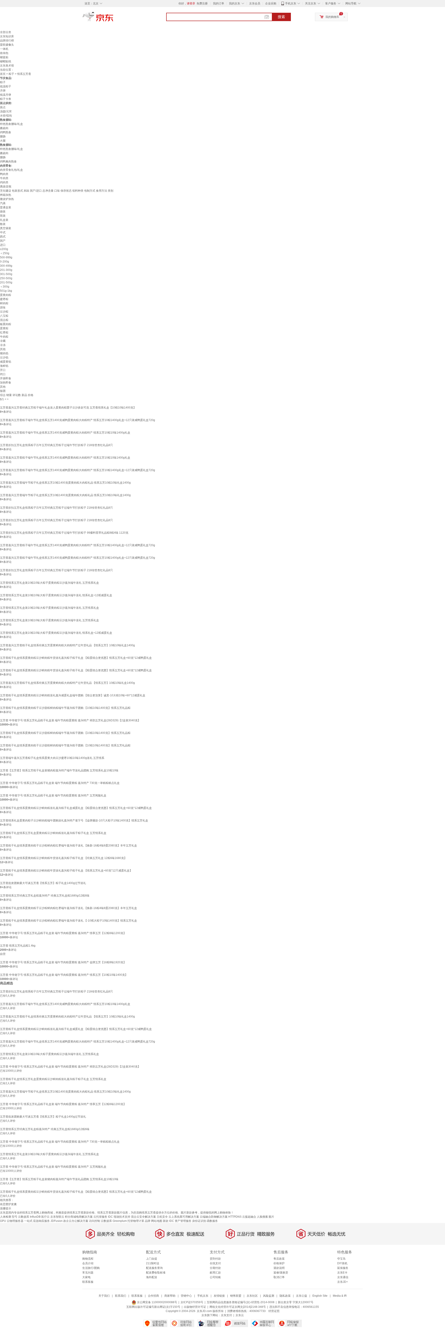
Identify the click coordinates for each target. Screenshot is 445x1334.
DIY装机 (342, 1263)
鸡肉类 (4, 182)
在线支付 (215, 1263)
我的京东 (234, 3)
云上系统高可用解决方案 (183, 1216)
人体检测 (5, 1216)
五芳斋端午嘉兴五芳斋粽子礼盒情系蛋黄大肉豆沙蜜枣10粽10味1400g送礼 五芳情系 (52, 758)
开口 (3, 370)
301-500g (6, 274)
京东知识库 (7, 36)
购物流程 (87, 1258)
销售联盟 (235, 1295)
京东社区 (252, 1295)
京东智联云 (57, 1216)
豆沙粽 (4, 311)
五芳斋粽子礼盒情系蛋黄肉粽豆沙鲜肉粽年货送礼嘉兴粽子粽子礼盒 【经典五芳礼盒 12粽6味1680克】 (63, 858)
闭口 (3, 374)
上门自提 (151, 1258)
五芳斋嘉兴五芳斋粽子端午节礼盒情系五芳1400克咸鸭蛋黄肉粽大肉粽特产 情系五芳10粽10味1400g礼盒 (65, 432)
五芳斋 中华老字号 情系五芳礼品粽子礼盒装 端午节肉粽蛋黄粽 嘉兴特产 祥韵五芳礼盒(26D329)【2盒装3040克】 (70, 720)
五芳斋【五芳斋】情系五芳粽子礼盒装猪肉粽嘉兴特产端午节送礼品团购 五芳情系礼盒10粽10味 (59, 770)
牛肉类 (4, 178)
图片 (271, 1216)
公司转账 (215, 1277)
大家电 (86, 1277)
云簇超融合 (249, 1216)
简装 (3, 215)
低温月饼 (5, 94)
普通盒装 (5, 207)
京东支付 (226, 1315)
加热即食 (5, 382)
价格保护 (279, 1263)
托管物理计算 (135, 1221)
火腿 (3, 140)
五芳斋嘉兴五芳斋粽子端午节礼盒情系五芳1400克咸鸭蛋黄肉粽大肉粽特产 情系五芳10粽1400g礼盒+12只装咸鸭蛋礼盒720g (77, 420)
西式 (3, 236)
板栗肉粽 (5, 324)
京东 (113, 18)
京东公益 (301, 1295)
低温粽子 (5, 86)
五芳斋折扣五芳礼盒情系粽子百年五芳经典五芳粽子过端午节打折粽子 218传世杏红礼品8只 (56, 445)
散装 (3, 224)
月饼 (3, 90)
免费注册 (202, 3)
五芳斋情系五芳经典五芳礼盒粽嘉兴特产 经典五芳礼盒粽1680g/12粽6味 (44, 895)
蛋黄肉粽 (5, 295)
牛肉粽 (4, 336)
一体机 (4, 49)
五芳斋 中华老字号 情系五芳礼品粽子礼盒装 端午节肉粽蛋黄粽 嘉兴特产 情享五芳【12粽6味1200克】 (63, 933)
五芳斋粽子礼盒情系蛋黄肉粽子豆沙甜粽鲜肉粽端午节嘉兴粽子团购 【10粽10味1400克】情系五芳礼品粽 (65, 708)
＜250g (4, 253)
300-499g (6, 265)
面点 (3, 107)
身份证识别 (199, 1221)
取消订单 (279, 1277)
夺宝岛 (341, 1258)
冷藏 (3, 340)
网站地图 (156, 1221)
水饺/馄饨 (6, 115)
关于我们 (104, 1295)
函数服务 (212, 1221)
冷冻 (3, 345)
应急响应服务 (41, 1221)
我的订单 (218, 3)
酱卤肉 (4, 128)
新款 (165, 1221)
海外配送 (151, 1277)
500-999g (6, 257)
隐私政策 (285, 1295)
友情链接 (219, 1295)
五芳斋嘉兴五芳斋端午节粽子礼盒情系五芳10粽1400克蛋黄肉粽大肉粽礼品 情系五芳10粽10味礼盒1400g (65, 482)
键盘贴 (4, 57)
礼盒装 (4, 220)
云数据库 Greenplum (114, 1221)
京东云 (239, 1315)
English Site (319, 1295)
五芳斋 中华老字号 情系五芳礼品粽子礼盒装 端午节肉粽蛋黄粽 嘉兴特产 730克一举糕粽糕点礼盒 (60, 783)
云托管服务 (100, 1216)
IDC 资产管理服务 (180, 1221)
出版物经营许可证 (195, 1307)
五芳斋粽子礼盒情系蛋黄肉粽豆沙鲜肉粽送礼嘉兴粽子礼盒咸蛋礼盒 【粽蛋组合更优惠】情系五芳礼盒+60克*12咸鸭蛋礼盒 (76, 808)
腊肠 (3, 136)
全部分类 (5, 32)
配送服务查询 (154, 1268)
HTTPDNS (235, 1216)
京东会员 (254, 3)
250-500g (6, 278)
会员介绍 (87, 1263)
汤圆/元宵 (6, 111)
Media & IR (340, 1295)
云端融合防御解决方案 (214, 1216)
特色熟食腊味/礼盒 (11, 124)
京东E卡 (342, 1272)
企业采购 (270, 3)
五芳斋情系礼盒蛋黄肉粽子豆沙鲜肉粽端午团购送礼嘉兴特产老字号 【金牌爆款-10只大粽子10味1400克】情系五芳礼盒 (74, 820)
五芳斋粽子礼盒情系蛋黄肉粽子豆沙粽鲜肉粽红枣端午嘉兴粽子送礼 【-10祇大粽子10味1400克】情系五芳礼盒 (68, 920)
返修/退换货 (280, 1272)
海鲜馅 (4, 366)
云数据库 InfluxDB (29, 1216)
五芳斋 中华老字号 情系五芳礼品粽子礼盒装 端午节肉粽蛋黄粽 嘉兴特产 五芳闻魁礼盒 (53, 795)
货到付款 (215, 1258)
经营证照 (274, 1311)
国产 (3, 240)
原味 (3, 307)
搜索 (281, 17)
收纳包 (4, 53)
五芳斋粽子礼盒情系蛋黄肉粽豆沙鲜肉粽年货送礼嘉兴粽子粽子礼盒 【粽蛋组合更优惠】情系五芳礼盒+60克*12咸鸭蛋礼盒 (76, 657)
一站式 (28, 1221)
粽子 (11, 74)
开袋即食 (5, 378)
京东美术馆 (7, 65)
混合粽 (4, 320)
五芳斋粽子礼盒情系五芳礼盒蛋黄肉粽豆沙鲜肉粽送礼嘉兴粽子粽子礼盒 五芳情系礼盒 (53, 833)
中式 (3, 232)
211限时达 (152, 1263)
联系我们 (120, 1295)
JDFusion (57, 1221)
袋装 (3, 211)
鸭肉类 (4, 174)
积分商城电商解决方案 (79, 1216)
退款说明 (279, 1268)
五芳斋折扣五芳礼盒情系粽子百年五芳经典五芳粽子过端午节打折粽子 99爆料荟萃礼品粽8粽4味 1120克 (64, 532)
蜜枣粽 (4, 299)
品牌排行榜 (7, 40)
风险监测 (268, 1295)
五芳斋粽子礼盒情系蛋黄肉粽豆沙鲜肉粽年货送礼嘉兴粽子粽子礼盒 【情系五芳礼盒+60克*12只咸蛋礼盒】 (66, 870)
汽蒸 (3, 203)
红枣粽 (4, 332)
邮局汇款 (215, 1272)
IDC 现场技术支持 (119, 1216)
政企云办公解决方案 (75, 1221)
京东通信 (342, 1277)
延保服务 (342, 1268)
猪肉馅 (4, 353)
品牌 (147, 1221)
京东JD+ (342, 1281)
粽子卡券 (5, 99)
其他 (3, 349)
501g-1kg (6, 290)
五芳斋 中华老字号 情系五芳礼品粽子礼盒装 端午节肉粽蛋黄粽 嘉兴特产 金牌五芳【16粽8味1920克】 (63, 962)
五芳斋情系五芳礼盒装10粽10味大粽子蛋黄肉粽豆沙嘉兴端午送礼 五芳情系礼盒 (49, 582)
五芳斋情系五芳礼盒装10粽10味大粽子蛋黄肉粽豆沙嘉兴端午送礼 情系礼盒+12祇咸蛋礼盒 (56, 595)
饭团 (3, 391)
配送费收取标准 (155, 1272)
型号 (14, 1216)
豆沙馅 (4, 357)
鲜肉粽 (4, 303)
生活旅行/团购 (91, 1268)
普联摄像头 (7, 44)
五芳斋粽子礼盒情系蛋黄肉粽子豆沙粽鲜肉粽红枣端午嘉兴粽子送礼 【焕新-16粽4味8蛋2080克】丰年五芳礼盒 (68, 845)
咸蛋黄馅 (5, 361)
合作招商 (153, 1295)
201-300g (6, 270)
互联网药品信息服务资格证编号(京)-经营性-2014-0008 (240, 1302)
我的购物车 (332, 17)
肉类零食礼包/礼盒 (11, 169)
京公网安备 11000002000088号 (156, 1302)
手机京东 (290, 3)
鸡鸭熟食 (5, 132)
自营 (3, 954)
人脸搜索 (262, 1216)
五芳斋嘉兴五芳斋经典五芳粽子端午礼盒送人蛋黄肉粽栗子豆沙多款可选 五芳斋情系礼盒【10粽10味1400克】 (68, 407)
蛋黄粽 (4, 328)
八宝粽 (4, 315)
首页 (3, 74)
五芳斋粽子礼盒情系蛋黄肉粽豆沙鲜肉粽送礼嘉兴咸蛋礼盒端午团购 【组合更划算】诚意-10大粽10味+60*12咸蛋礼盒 (72, 695)
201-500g (6, 282)
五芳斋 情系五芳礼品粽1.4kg (17, 945)
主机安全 (162, 1216)
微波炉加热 (7, 199)
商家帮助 (169, 1295)
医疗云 (45, 1216)
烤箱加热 (5, 194)
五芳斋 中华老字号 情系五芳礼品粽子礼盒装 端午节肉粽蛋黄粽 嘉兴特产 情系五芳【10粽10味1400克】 (64, 974)
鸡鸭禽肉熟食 (8, 161)
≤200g (4, 249)
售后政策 (279, 1258)
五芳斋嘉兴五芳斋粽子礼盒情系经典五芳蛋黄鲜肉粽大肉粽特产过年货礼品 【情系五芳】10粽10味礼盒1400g (67, 645)
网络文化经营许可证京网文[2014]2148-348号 (238, 1307)
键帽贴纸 (5, 61)
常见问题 (87, 1272)
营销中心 (186, 1295)
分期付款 (215, 1268)
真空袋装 (5, 228)
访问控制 (94, 1221)
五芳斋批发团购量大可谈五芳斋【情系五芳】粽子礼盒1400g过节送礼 (43, 883)
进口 (3, 245)
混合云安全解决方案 (143, 1216)
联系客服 (87, 1281)
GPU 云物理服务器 (11, 1221)
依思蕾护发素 (8, 1204)
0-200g (4, 261)
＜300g (4, 286)
